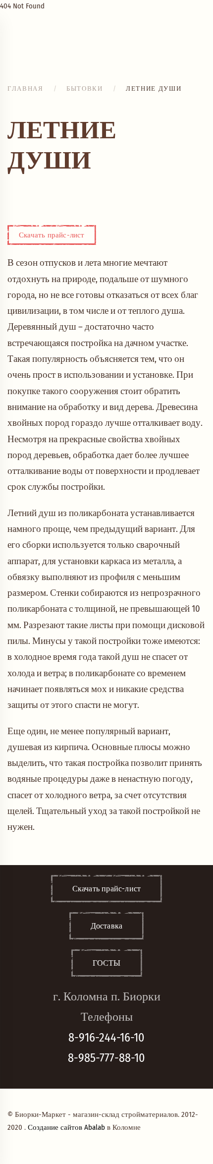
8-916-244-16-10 (106, 1038)
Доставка (107, 926)
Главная (25, 88)
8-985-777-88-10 (106, 1058)
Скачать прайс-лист (52, 235)
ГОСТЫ (107, 963)
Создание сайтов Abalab (66, 1127)
